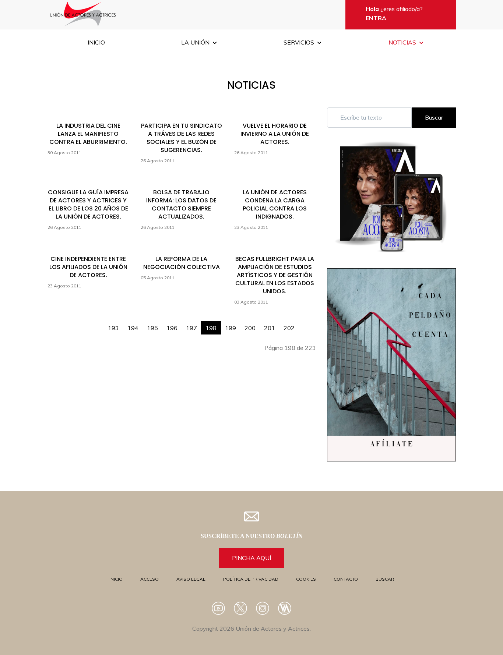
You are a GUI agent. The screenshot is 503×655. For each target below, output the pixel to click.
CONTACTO (346, 579)
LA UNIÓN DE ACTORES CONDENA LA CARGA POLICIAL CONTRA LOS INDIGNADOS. (275, 204)
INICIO (116, 579)
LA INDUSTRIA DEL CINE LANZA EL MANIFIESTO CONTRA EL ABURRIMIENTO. (88, 133)
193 (113, 328)
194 (132, 328)
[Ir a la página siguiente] (303, 324)
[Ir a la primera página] (91, 324)
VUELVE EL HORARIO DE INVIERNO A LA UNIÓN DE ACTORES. (274, 133)
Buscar (434, 117)
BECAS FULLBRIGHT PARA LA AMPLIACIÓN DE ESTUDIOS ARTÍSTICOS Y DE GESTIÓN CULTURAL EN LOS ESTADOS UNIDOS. (274, 275)
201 (269, 328)
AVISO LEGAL (190, 579)
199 (230, 328)
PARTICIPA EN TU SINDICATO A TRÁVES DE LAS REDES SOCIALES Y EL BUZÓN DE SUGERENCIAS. (181, 137)
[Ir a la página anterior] (99, 324)
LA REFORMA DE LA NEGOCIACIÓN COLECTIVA (181, 263)
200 (250, 328)
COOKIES (306, 579)
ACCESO (149, 579)
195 (152, 328)
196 (171, 328)
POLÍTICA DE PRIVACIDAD (250, 579)
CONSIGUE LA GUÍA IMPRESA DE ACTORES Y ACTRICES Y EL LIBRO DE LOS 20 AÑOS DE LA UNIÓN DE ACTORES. (88, 204)
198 (211, 328)
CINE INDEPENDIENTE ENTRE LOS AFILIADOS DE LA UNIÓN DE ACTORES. (88, 267)
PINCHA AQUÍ (251, 558)
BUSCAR (385, 579)
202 (289, 328)
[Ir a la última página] (311, 324)
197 (191, 328)
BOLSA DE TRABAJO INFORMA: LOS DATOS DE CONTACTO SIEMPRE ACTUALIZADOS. (181, 204)
